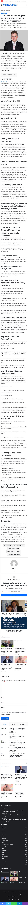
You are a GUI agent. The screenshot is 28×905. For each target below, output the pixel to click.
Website (2, 707)
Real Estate (4, 850)
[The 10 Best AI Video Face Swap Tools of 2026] (5, 873)
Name (2, 697)
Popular (4, 724)
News (3, 848)
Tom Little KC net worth (14, 551)
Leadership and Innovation (7, 844)
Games (4, 862)
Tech (3, 854)
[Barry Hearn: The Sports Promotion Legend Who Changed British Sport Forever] (7, 643)
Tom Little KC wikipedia (14, 554)
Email (2, 702)
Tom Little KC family (14, 548)
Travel (4, 864)
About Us (10, 894)
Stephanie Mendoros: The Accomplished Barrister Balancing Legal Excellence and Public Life (18, 742)
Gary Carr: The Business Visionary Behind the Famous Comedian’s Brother (17, 730)
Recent (13, 724)
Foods (4, 860)
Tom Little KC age (19, 545)
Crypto (3, 836)
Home (3, 10)
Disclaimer (19, 896)
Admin (4, 27)
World (3, 858)
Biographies (8, 10)
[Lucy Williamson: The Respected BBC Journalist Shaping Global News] (5, 736)
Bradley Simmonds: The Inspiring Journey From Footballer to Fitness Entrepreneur (20, 666)
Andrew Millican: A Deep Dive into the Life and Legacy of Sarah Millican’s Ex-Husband (17, 755)
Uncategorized (5, 856)
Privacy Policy (20, 894)
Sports (3, 852)
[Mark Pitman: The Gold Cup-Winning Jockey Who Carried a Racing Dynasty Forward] (23, 884)
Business (3, 832)
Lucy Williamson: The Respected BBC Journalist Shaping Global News (17, 736)
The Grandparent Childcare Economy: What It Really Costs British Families (19, 794)
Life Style (4, 846)
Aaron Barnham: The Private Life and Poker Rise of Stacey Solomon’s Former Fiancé (18, 749)
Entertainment (5, 840)
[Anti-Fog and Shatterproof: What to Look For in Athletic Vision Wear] (14, 884)
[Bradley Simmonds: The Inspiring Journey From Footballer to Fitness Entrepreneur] (21, 659)
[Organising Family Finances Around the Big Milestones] (23, 879)
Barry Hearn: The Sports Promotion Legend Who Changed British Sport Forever (6, 650)
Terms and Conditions (11, 896)
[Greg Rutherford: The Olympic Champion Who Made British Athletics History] (21, 643)
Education (4, 838)
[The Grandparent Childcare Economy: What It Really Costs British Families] (21, 787)
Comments (22, 724)
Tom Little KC (8, 545)
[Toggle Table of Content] (14, 75)
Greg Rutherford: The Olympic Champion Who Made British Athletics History (20, 650)
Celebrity (4, 834)
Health (3, 842)
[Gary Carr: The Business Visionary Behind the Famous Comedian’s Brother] (5, 730)
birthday (3, 830)
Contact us (15, 894)
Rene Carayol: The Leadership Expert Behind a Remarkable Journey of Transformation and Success (7, 667)
